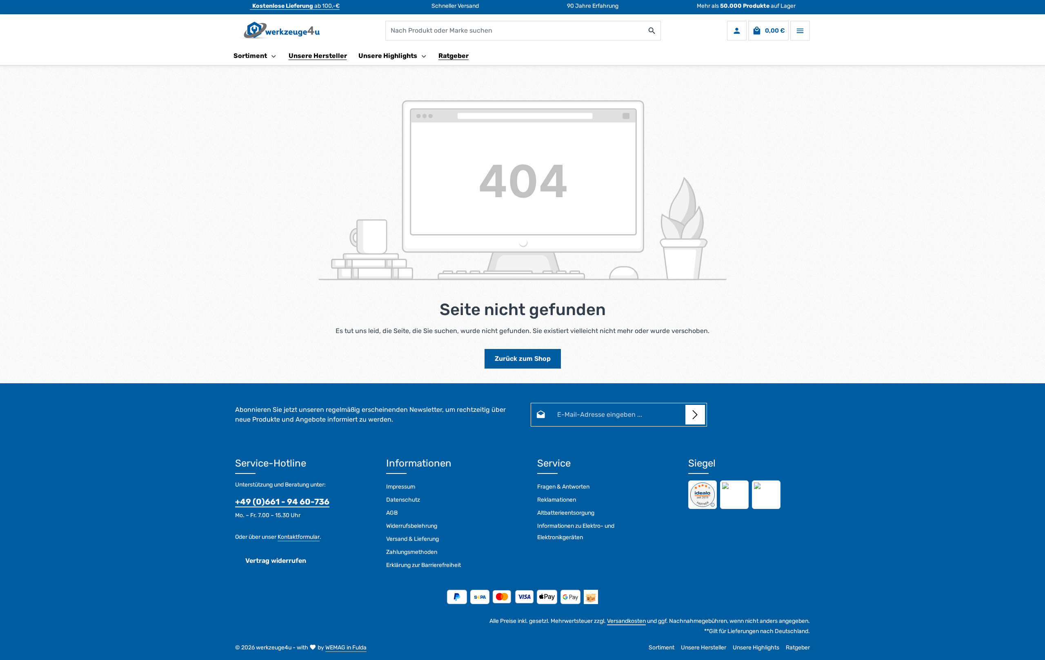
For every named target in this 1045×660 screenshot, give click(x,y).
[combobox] (514, 30)
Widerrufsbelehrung (411, 525)
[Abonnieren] (695, 414)
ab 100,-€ (296, 5)
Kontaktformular (299, 536)
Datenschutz (403, 499)
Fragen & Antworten (563, 486)
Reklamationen (556, 499)
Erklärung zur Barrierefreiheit (423, 565)
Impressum (400, 486)
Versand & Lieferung (412, 539)
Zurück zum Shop (523, 358)
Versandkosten (626, 621)
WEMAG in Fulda (346, 647)
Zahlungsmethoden (411, 552)
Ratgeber (798, 647)
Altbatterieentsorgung (565, 512)
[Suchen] (652, 30)
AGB (392, 512)
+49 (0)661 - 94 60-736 (282, 502)
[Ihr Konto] (737, 30)
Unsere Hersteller (703, 647)
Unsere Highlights (756, 647)
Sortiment (661, 647)
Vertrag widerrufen (275, 560)
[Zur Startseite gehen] (277, 31)
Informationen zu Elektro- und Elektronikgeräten (575, 531)
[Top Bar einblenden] (800, 30)
